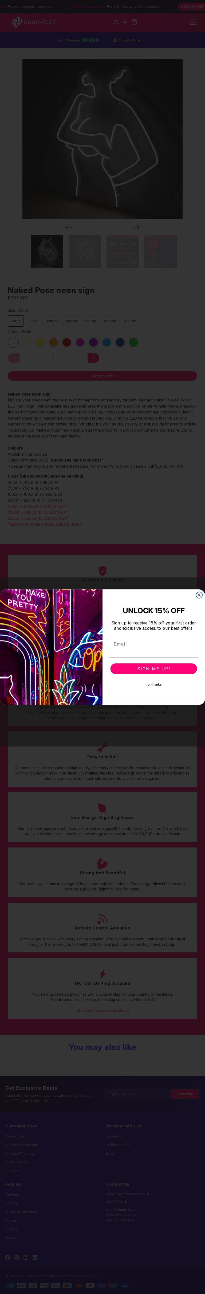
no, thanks (153, 684)
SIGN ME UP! (153, 668)
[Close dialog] (199, 595)
